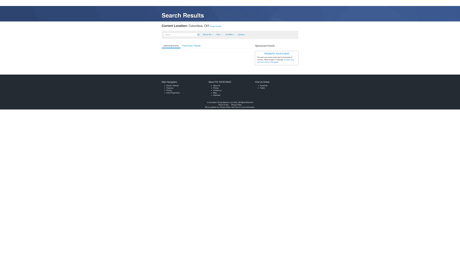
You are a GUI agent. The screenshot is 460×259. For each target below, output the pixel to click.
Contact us (217, 90)
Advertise (216, 95)
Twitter (262, 88)
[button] (207, 34)
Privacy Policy (236, 104)
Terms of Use (223, 104)
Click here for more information (243, 107)
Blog (215, 92)
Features (170, 88)
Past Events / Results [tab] (191, 45)
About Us (216, 85)
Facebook (263, 85)
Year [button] (218, 34)
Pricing (169, 90)
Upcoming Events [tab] (171, 45)
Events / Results (173, 85)
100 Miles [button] (229, 34)
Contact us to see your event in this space (275, 60)
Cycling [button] (241, 34)
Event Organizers (173, 92)
